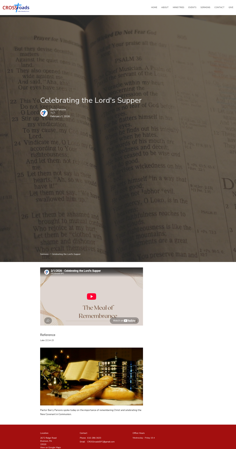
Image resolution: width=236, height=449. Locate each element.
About (165, 7)
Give (231, 7)
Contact (219, 7)
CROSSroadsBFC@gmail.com (101, 441)
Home (154, 7)
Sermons (205, 7)
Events (192, 7)
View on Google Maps (50, 447)
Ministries (178, 7)
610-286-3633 (94, 438)
